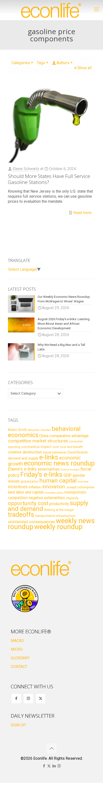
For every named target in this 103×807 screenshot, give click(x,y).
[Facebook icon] (44, 766)
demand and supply (23, 458)
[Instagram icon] (59, 766)
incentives (18, 486)
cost (55, 447)
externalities (48, 469)
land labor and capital (25, 492)
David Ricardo (78, 452)
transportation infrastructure (55, 516)
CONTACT (19, 666)
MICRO (17, 649)
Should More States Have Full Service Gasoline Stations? (49, 179)
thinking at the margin (59, 510)
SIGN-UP (18, 725)
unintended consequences (31, 521)
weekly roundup (58, 527)
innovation (53, 486)
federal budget (70, 469)
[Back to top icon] (51, 748)
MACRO (17, 640)
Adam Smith (17, 430)
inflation (35, 487)
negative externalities (47, 497)
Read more (82, 212)
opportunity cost (28, 503)
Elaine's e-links (22, 469)
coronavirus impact (36, 447)
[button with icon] (16, 698)
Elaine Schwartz (26, 168)
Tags (41, 63)
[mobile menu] (96, 10)
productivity (59, 503)
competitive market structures (38, 441)
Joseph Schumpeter (80, 487)
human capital (58, 480)
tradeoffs (21, 515)
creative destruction (25, 452)
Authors (63, 63)
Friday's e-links (41, 474)
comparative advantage (69, 436)
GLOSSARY (20, 658)
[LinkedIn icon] (54, 766)
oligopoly (72, 498)
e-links (48, 457)
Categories (20, 63)
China (43, 436)
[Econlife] (51, 10)
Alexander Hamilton (39, 430)
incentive (83, 481)
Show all (84, 68)
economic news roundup (59, 463)
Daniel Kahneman (55, 452)
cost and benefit (71, 447)
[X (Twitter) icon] (49, 766)
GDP (67, 475)
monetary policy (53, 492)
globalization (29, 481)
